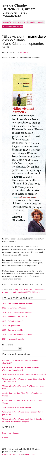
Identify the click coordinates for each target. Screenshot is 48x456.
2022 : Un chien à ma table (12, 330)
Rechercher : (7, 345)
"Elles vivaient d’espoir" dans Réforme (16, 407)
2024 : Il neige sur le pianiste (13, 339)
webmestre (24, 52)
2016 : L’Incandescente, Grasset (14, 317)
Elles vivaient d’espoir (10, 433)
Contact (27, 454)
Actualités (7, 22)
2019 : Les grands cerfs (11, 326)
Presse (5, 437)
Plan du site (6, 454)
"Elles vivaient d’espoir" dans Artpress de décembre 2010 (24, 375)
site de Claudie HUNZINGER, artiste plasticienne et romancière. (19, 10)
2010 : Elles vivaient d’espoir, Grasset (17, 303)
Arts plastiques (19, 22)
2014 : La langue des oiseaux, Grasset (17, 312)
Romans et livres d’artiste (13, 27)
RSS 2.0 (34, 454)
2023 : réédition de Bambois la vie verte (17, 335)
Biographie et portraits (35, 22)
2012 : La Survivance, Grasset (14, 308)
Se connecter (18, 454)
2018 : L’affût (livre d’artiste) (12, 321)
